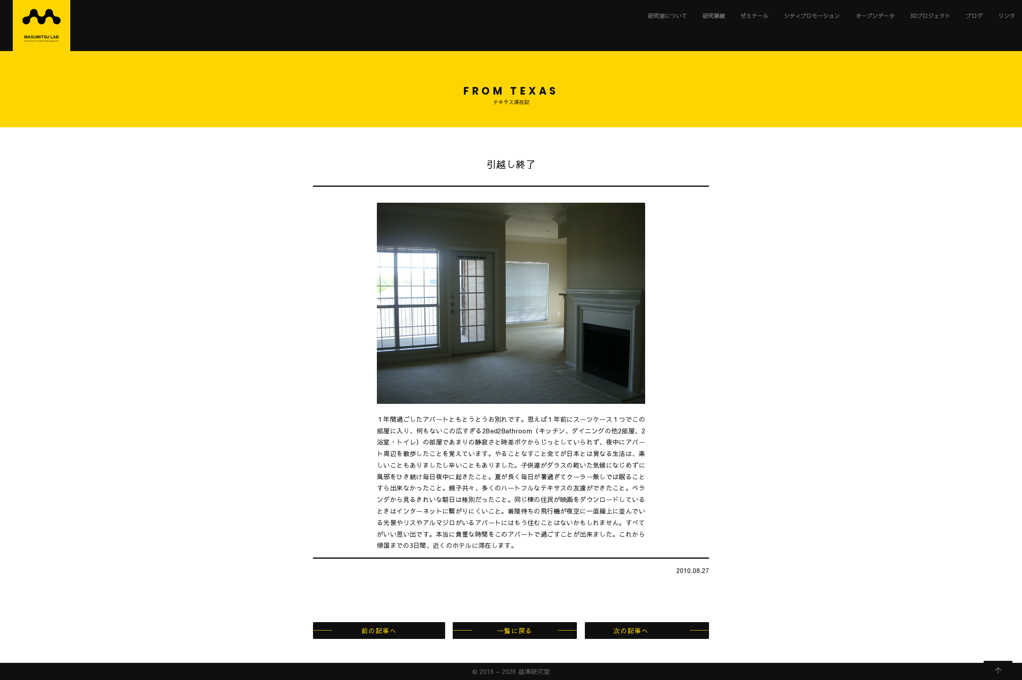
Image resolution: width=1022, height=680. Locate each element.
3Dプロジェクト (930, 16)
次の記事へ (631, 630)
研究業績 (714, 16)
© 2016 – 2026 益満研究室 (511, 671)
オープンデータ (875, 16)
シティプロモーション (812, 16)
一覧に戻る (515, 630)
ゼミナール (754, 16)
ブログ (974, 16)
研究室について (667, 16)
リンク (1006, 16)
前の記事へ (378, 630)
